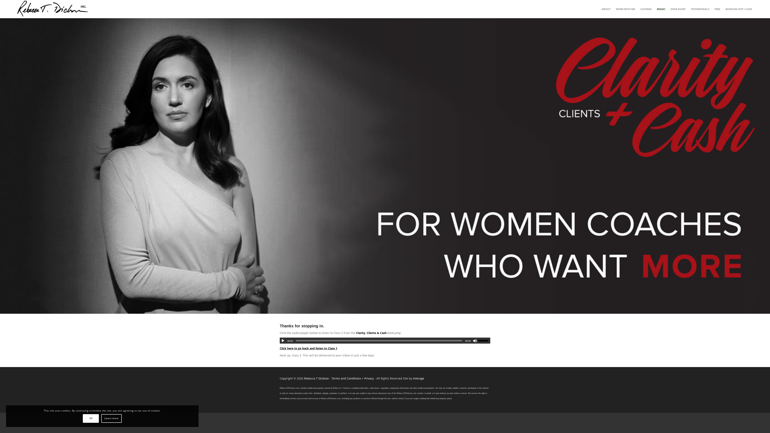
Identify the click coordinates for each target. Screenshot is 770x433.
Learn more (111, 418)
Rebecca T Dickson (316, 378)
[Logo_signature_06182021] (52, 9)
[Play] (283, 341)
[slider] (484, 341)
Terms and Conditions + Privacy (352, 378)
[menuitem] (606, 9)
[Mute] (475, 341)
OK (91, 418)
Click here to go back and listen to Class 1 (308, 348)
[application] (385, 341)
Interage (418, 378)
